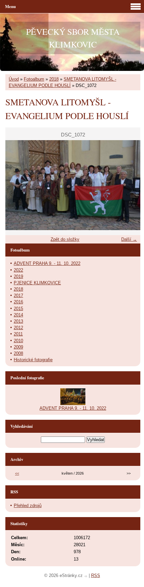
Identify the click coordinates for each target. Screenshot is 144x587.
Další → (129, 239)
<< (17, 473)
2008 (18, 353)
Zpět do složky (65, 239)
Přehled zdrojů (28, 505)
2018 (54, 79)
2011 (18, 333)
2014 (18, 314)
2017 (18, 295)
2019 (18, 276)
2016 (18, 301)
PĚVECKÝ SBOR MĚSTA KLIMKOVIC (73, 38)
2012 (18, 327)
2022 (18, 270)
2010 (18, 340)
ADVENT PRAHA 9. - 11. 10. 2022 (47, 263)
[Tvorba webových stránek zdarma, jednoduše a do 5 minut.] (86, 576)
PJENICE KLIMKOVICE (37, 282)
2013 (18, 321)
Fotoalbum (34, 79)
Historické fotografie (33, 359)
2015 (18, 308)
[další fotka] (129, 185)
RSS (95, 575)
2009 (18, 347)
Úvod (14, 79)
